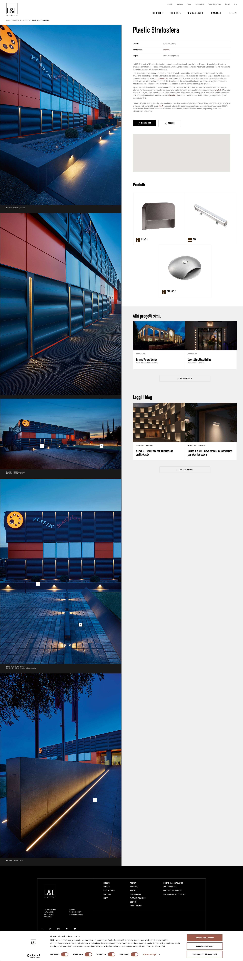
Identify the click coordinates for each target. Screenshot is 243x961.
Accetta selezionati (204, 946)
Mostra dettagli (149, 954)
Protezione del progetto (172, 890)
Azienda (170, 4)
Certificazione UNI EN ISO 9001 (174, 894)
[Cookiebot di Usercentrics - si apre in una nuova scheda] (34, 956)
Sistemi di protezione (214, 4)
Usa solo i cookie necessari (205, 954)
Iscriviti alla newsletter (173, 883)
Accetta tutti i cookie (205, 938)
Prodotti (156, 13)
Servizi (189, 4)
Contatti (227, 4)
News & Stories (195, 13)
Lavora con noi (136, 906)
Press (106, 898)
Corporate (26, 20)
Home (8, 20)
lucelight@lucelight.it (77, 914)
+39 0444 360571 (76, 912)
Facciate (166, 50)
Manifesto (180, 4)
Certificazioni (200, 4)
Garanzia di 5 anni (170, 887)
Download (216, 13)
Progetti (174, 13)
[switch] (88, 954)
